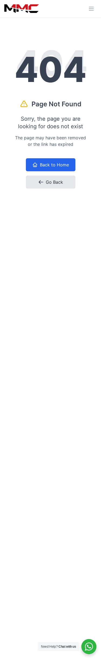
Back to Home (54, 164)
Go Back (54, 182)
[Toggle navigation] (91, 8)
